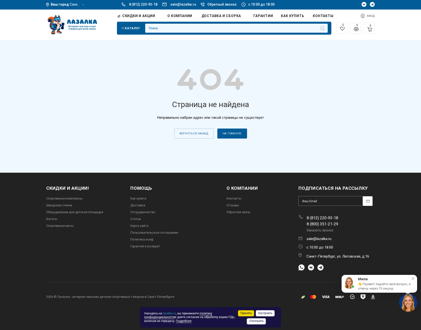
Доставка (137, 205)
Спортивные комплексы (64, 198)
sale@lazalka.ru (183, 4)
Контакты (234, 198)
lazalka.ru (169, 313)
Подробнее (183, 321)
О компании (242, 188)
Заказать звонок (319, 230)
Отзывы (233, 205)
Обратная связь (238, 212)
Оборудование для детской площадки (74, 212)
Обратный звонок (222, 4)
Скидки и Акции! (67, 188)
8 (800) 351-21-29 (322, 224)
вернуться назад (194, 133)
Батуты (51, 219)
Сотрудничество (142, 212)
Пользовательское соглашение (154, 232)
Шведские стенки (59, 205)
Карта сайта (139, 226)
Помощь (141, 188)
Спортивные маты (60, 226)
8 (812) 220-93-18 (143, 4)
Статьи (135, 219)
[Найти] (322, 28)
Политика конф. (142, 239)
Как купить (138, 198)
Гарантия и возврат (145, 246)
